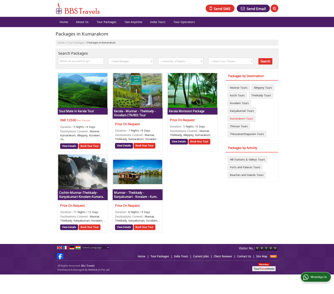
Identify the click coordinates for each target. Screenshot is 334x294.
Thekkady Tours (261, 95)
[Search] (274, 8)
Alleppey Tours (263, 87)
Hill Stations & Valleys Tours (247, 159)
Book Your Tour (90, 146)
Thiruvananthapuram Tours (247, 134)
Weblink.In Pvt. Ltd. (99, 269)
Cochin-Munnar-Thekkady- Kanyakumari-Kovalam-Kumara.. (81, 195)
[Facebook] (60, 256)
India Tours (157, 22)
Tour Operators (184, 22)
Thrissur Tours (239, 126)
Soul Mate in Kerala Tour (76, 111)
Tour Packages (106, 22)
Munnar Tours (238, 87)
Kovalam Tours (239, 103)
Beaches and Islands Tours (247, 175)
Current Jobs (201, 256)
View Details (69, 146)
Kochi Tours (237, 95)
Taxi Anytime (133, 22)
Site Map (261, 256)
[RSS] (273, 256)
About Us (82, 22)
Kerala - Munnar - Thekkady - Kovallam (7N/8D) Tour (135, 113)
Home (64, 22)
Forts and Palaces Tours (245, 167)
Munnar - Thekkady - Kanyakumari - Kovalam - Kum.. (136, 195)
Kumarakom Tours (241, 118)
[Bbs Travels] (78, 8)
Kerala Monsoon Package (186, 111)
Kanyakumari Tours (242, 111)
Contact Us (244, 256)
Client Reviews (223, 256)
